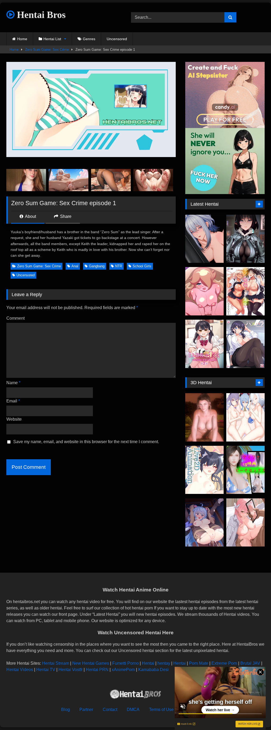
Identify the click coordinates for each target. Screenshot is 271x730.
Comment (15, 318)
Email (13, 401)
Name (13, 382)
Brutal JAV (250, 663)
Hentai (148, 663)
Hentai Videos (19, 669)
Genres (89, 39)
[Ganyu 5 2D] (204, 522)
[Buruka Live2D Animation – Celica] (204, 470)
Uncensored (117, 39)
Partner (86, 709)
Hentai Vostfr (70, 669)
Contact (110, 709)
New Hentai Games (90, 663)
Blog (65, 709)
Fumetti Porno (125, 663)
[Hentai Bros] (135, 695)
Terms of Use (161, 709)
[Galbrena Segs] (204, 239)
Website (14, 419)
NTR (118, 266)
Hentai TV (45, 669)
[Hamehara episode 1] (245, 344)
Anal (74, 266)
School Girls (142, 266)
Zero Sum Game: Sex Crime (47, 50)
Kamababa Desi (153, 669)
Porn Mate (198, 663)
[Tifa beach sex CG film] (245, 470)
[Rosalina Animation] (204, 291)
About (30, 216)
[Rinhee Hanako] (245, 522)
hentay (163, 663)
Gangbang (97, 266)
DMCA (133, 709)
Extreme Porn (224, 663)
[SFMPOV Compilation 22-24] (204, 417)
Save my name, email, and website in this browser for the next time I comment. (86, 441)
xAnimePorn (123, 669)
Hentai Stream (55, 663)
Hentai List (52, 39)
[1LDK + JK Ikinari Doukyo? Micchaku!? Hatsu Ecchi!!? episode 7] (204, 344)
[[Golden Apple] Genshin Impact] (245, 417)
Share (65, 216)
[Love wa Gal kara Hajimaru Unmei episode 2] (245, 291)
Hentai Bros (40, 15)
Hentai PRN (97, 669)
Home (22, 39)
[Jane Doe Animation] (245, 239)
